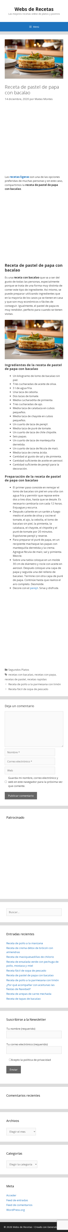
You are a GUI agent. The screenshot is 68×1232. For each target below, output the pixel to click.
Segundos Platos (18, 669)
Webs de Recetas (34, 9)
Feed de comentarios (19, 1205)
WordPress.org (15, 1210)
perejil (34, 588)
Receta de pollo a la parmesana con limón (34, 684)
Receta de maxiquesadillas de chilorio (30, 957)
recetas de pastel (15, 679)
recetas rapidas (37, 679)
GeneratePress (55, 1227)
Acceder (11, 1195)
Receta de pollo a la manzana (24, 943)
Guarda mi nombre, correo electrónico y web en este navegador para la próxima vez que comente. (35, 782)
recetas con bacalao (20, 674)
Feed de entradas (17, 1200)
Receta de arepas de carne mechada (28, 994)
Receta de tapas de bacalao (23, 998)
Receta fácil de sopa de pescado (28, 689)
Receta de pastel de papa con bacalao (30, 975)
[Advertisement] (34, 141)
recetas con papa (45, 674)
